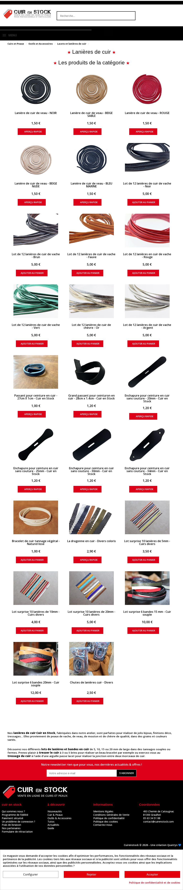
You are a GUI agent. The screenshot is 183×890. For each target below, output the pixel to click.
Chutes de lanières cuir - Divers (91, 682)
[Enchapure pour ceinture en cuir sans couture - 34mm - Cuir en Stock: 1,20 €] (147, 444)
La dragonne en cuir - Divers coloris (91, 541)
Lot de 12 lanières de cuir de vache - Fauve (91, 255)
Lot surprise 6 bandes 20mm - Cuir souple (35, 683)
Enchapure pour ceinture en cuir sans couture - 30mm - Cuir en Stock (91, 471)
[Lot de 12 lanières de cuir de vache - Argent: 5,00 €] (147, 301)
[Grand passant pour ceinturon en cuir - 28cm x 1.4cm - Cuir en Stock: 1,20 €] (91, 372)
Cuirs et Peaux (16, 43)
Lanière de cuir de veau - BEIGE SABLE (91, 114)
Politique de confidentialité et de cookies (154, 882)
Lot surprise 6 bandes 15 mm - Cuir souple (147, 613)
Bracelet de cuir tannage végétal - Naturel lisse (36, 542)
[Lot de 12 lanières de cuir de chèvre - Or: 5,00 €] (91, 301)
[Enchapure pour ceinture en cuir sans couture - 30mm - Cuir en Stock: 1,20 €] (91, 444)
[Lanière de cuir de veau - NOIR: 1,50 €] (36, 89)
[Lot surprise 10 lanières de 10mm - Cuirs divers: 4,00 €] (36, 588)
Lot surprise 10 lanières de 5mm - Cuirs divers (147, 542)
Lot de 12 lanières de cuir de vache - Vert (36, 326)
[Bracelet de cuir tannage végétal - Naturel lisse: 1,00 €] (36, 517)
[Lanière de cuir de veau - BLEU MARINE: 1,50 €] (91, 159)
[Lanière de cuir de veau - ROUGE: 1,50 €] (147, 89)
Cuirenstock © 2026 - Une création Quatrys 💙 (152, 845)
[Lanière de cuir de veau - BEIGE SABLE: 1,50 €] (91, 89)
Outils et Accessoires (40, 43)
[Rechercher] (130, 16)
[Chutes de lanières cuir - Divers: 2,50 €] (91, 658)
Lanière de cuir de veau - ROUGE (147, 113)
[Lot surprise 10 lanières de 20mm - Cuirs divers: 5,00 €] (91, 588)
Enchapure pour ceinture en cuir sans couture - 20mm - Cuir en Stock (147, 398)
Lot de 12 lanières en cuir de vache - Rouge (147, 255)
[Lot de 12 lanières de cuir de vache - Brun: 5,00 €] (36, 230)
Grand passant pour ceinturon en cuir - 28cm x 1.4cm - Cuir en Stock (91, 397)
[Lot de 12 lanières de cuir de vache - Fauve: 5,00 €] (91, 230)
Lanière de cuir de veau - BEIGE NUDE (36, 184)
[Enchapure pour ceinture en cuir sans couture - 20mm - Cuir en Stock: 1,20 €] (147, 372)
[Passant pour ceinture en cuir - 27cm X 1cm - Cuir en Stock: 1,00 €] (36, 372)
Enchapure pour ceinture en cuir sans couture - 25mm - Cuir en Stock (35, 471)
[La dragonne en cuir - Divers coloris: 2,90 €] (91, 517)
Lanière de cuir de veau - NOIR (36, 113)
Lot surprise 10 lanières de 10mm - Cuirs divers (36, 613)
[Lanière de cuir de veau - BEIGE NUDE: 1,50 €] (36, 159)
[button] (108, 32)
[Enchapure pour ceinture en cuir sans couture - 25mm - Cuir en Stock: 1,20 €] (36, 444)
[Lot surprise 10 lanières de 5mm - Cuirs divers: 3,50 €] (147, 517)
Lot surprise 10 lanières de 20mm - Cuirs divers (91, 613)
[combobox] (89, 16)
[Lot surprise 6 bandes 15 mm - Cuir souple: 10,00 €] (147, 588)
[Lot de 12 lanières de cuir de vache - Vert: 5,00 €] (36, 301)
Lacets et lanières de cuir (71, 43)
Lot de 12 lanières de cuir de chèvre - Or (91, 326)
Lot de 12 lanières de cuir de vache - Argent (147, 326)
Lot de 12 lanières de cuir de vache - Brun (36, 255)
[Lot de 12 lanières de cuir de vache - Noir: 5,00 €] (147, 159)
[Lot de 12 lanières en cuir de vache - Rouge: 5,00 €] (147, 230)
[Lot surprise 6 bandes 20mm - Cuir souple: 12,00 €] (36, 658)
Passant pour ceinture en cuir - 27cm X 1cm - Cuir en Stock (35, 397)
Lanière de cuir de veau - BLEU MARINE (91, 184)
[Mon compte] (98, 32)
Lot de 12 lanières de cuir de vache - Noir (147, 184)
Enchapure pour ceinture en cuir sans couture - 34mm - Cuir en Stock (147, 471)
